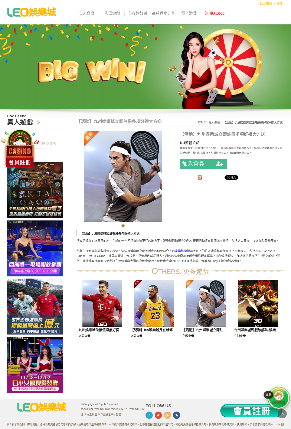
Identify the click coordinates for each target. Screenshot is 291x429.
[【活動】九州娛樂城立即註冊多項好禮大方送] (206, 303)
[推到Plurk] (200, 177)
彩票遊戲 (112, 13)
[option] (145, 67)
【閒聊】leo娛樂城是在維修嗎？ (151, 330)
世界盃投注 (90, 414)
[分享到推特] (158, 415)
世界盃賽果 (87, 409)
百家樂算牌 (179, 251)
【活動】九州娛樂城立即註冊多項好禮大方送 (110, 233)
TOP (282, 413)
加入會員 (194, 164)
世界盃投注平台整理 (109, 414)
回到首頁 (266, 3)
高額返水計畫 (163, 13)
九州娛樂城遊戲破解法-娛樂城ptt (256, 330)
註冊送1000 (215, 13)
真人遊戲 (86, 13)
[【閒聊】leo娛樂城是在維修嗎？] (154, 303)
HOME (201, 122)
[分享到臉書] (149, 415)
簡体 (280, 3)
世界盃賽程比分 (119, 409)
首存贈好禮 (137, 13)
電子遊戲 (189, 13)
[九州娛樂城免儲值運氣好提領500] (102, 303)
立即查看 (84, 335)
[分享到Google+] (167, 415)
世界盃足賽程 (102, 409)
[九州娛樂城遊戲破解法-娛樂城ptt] (258, 303)
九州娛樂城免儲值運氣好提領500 (100, 330)
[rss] (176, 415)
